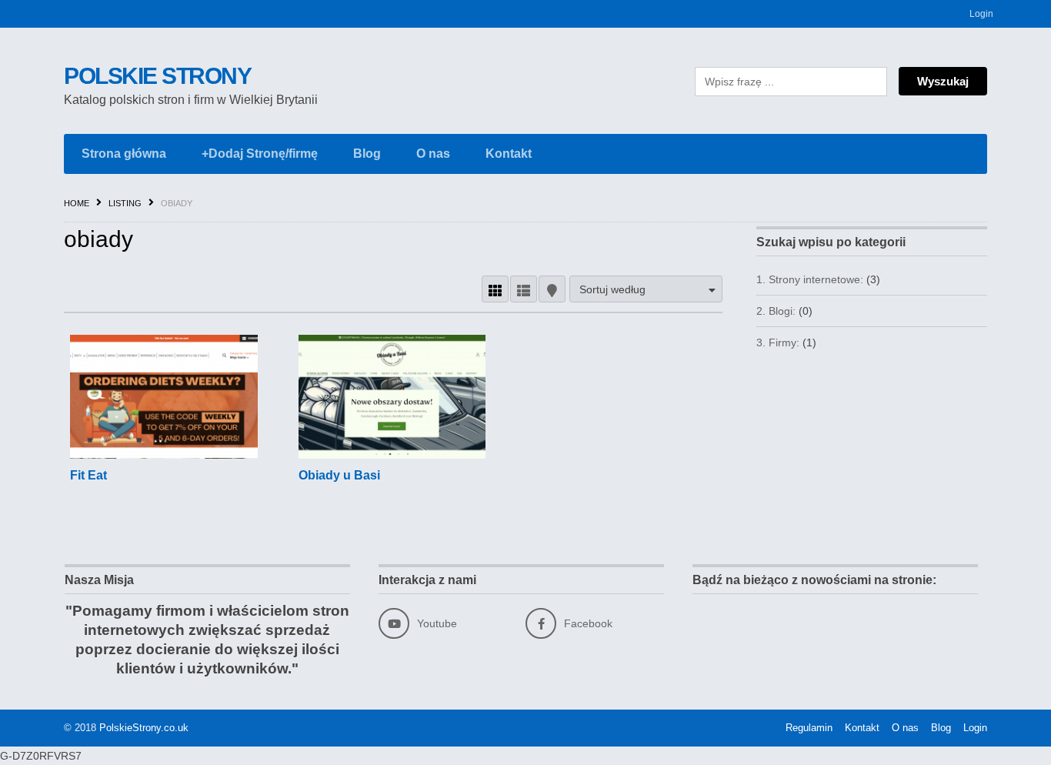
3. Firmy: (777, 342)
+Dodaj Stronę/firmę (260, 153)
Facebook (588, 623)
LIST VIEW (523, 289)
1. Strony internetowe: (809, 279)
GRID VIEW (495, 289)
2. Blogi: (776, 311)
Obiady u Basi (339, 475)
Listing (125, 203)
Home (76, 203)
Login (981, 13)
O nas (433, 153)
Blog (367, 153)
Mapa (552, 289)
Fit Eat (88, 475)
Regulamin (809, 727)
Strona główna (124, 153)
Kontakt (508, 153)
